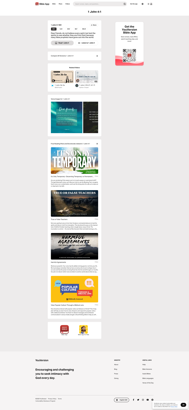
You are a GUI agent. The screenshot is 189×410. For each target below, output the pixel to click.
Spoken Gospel (84, 87)
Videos (67, 4)
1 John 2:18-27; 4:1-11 (88, 85)
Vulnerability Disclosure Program (45, 401)
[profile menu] (150, 4)
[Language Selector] (143, 4)
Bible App (64, 334)
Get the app (133, 4)
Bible (54, 4)
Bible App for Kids (83, 334)
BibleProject (58, 87)
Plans (60, 4)
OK (183, 405)
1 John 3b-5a (62, 85)
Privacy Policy (52, 398)
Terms (60, 398)
